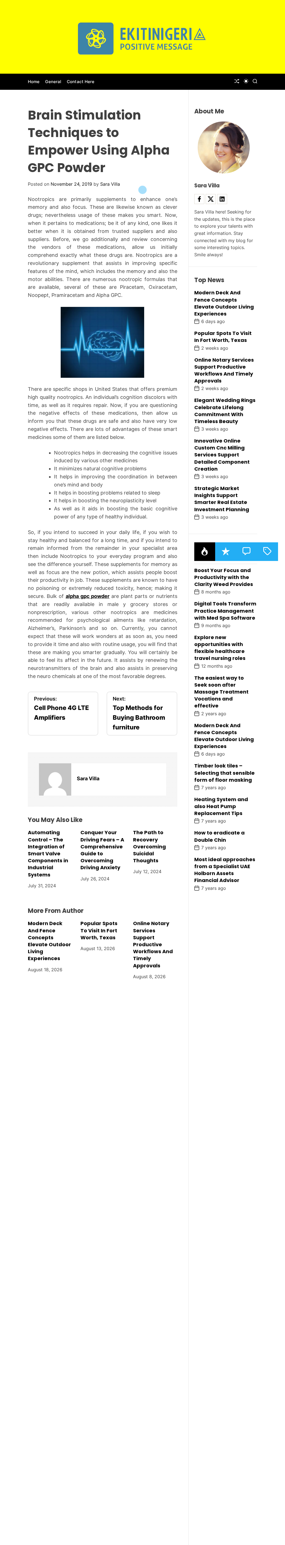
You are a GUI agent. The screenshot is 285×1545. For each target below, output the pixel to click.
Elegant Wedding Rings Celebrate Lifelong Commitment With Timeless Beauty (224, 411)
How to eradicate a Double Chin (219, 836)
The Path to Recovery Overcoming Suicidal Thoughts (149, 846)
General (53, 81)
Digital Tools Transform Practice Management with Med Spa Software (225, 610)
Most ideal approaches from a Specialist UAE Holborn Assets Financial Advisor (224, 870)
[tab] (204, 551)
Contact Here (80, 81)
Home (34, 81)
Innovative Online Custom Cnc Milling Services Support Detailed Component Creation (222, 454)
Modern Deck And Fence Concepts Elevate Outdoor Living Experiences (49, 941)
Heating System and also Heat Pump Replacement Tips (221, 806)
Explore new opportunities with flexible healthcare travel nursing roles (219, 648)
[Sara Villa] (55, 779)
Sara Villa (110, 184)
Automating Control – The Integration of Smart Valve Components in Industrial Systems (48, 853)
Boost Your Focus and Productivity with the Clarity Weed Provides (223, 577)
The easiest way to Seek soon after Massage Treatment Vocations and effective (221, 691)
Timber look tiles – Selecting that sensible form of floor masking (224, 772)
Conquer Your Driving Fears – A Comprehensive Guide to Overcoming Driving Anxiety (102, 850)
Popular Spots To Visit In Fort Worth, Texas (98, 930)
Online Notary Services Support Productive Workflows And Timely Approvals (153, 944)
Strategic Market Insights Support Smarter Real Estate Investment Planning (221, 499)
